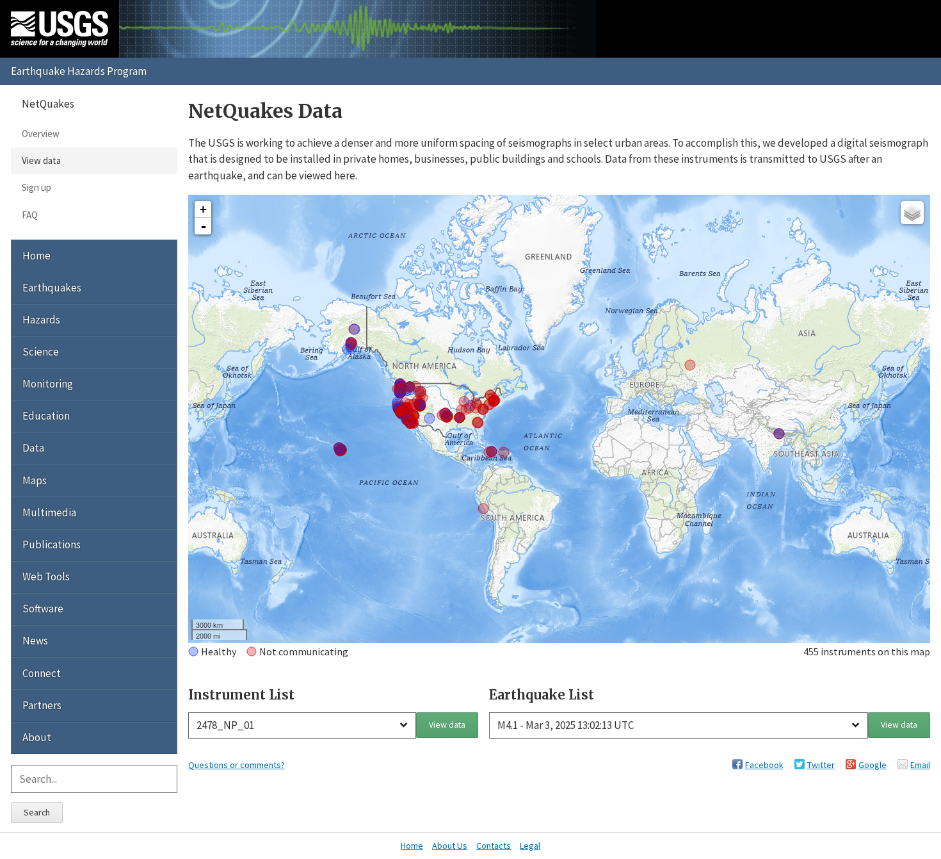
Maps (34, 480)
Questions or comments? (236, 765)
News (35, 641)
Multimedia (49, 512)
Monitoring (47, 384)
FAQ (30, 215)
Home (36, 256)
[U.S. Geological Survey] (59, 29)
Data (33, 448)
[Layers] (912, 212)
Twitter (821, 765)
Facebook (764, 765)
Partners (41, 705)
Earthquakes (51, 288)
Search (37, 812)
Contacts (493, 845)
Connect (41, 673)
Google (872, 765)
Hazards (41, 320)
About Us (449, 845)
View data (447, 724)
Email (920, 765)
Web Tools (46, 576)
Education (46, 416)
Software (42, 608)
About (36, 737)
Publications (51, 544)
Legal (530, 845)
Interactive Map (214, 418)
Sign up (36, 187)
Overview (41, 133)
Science (40, 352)
